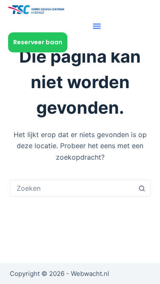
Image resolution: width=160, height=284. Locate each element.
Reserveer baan (37, 42)
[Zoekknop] (142, 188)
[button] (96, 26)
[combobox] (72, 188)
